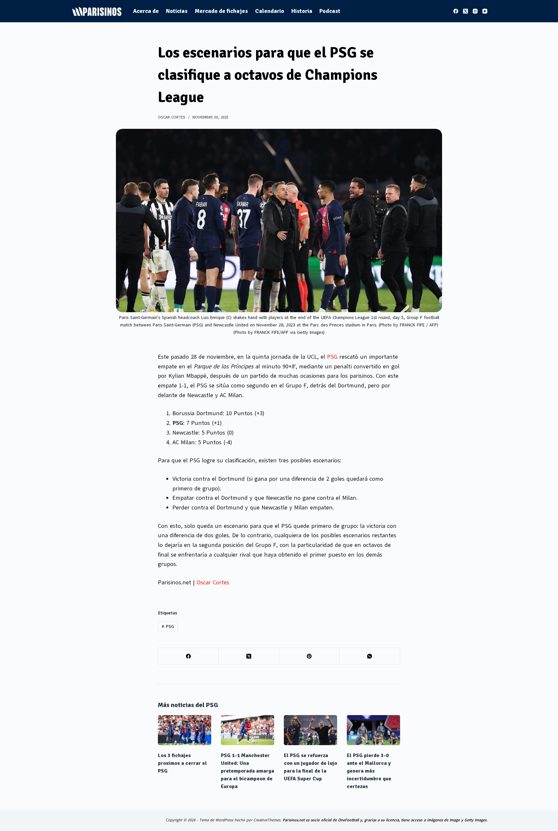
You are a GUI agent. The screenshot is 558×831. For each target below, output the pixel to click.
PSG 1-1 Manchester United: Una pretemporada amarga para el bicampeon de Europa (247, 771)
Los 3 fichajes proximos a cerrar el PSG (182, 763)
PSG (332, 357)
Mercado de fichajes (221, 11)
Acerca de (146, 11)
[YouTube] (484, 11)
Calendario (269, 11)
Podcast (329, 11)
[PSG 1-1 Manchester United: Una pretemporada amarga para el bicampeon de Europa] (247, 730)
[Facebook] (455, 11)
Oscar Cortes (213, 582)
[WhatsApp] (370, 656)
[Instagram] (475, 11)
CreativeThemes (266, 820)
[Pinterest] (309, 656)
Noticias (177, 11)
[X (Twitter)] (465, 11)
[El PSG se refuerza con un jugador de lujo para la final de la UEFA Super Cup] (310, 730)
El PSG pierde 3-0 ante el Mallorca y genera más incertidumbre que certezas (369, 771)
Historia (301, 11)
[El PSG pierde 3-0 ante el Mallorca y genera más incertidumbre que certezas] (373, 730)
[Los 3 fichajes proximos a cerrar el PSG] (184, 730)
